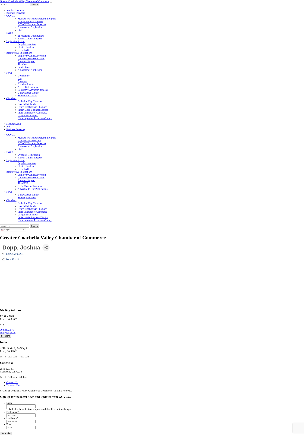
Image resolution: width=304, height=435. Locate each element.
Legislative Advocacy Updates (33, 89)
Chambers (11, 98)
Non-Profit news (26, 84)
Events (9, 33)
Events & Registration (29, 154)
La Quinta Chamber (28, 115)
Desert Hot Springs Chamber (32, 107)
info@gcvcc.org (8, 332)
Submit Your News (27, 95)
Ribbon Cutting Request (30, 38)
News (9, 72)
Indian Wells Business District (33, 109)
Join (8, 126)
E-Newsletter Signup (28, 92)
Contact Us (12, 382)
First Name (12, 412)
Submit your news (27, 197)
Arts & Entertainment (28, 87)
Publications (24, 67)
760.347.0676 (7, 329)
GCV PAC (23, 50)
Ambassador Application (30, 27)
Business (22, 81)
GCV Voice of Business (30, 186)
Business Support (26, 61)
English (7, 229)
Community (24, 75)
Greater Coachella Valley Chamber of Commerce (24, 1)
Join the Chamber (15, 10)
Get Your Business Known (31, 58)
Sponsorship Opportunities (31, 35)
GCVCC (10, 15)
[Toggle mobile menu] (51, 2)
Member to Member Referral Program (37, 18)
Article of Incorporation (29, 140)
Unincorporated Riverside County (35, 118)
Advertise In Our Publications (33, 189)
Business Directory (15, 13)
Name (9, 403)
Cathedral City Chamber (30, 101)
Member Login (13, 123)
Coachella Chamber (28, 104)
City (20, 78)
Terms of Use (13, 385)
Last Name (12, 418)
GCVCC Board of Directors (32, 24)
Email (9, 424)
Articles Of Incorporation (30, 21)
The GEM (23, 183)
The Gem (22, 64)
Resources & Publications (19, 52)
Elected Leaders (26, 47)
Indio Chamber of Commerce (32, 112)
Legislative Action (15, 41)
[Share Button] (46, 247)
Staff (20, 30)
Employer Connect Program (32, 55)
